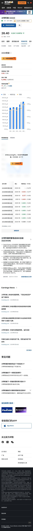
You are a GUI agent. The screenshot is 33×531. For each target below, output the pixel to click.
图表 (8, 41)
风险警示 (3, 519)
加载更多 (16, 230)
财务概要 (3, 46)
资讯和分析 (15, 41)
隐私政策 (3, 513)
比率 (29, 46)
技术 (30, 41)
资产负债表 (16, 46)
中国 (14, 8)
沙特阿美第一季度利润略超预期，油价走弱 (15, 330)
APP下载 (20, 455)
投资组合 (20, 459)
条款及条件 (4, 507)
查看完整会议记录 (26, 276)
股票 (3, 8)
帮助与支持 (4, 459)
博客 (19, 451)
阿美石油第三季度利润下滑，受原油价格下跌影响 (16, 340)
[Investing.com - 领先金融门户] (9, 3)
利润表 (9, 46)
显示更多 (29, 350)
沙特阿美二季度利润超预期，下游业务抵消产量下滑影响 (16, 296)
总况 (2, 41)
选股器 (9, 8)
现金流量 (23, 46)
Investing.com (5, 300)
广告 (2, 455)
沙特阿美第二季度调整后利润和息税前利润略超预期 (16, 308)
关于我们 (4, 451)
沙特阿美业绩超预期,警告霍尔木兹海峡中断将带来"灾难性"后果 (16, 319)
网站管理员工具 (22, 463)
